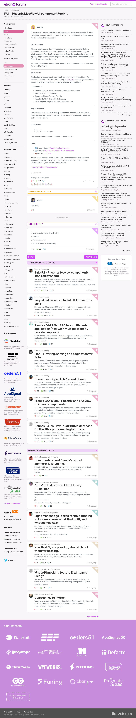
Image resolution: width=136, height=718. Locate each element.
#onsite (7, 238)
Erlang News (8, 73)
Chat (6, 35)
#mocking (37, 585)
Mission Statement (13, 519)
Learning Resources (107, 144)
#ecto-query (9, 263)
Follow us (11, 560)
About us (9, 516)
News (6, 10)
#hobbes (64, 438)
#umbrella (8, 252)
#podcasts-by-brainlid (12, 259)
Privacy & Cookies (37, 715)
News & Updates (46, 594)
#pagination (59, 366)
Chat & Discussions (41, 457)
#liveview (52, 285)
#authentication (10, 249)
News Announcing (124, 115)
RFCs (6, 79)
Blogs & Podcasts (41, 482)
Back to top (91, 617)
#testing (7, 178)
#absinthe (8, 189)
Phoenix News (9, 76)
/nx (5, 104)
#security (7, 323)
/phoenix (37, 285)
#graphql (7, 287)
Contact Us (8, 712)
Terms (26, 715)
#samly (43, 341)
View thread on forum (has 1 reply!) (45, 233)
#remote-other (10, 192)
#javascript (8, 231)
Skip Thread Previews (14, 552)
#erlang (7, 175)
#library (7, 17)
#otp (6, 196)
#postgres (8, 210)
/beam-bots (8, 139)
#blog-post (67, 503)
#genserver (8, 182)
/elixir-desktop (9, 125)
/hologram (38, 534)
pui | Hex (47, 154)
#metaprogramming (11, 326)
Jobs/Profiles (9, 51)
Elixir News (8, 28)
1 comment (37, 173)
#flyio (44, 560)
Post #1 (92, 210)
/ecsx (6, 129)
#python (43, 606)
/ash (6, 93)
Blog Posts (54, 482)
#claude (37, 472)
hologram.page (41, 531)
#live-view (91, 285)
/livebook (37, 388)
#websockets (9, 294)
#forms (7, 316)
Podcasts (117, 154)
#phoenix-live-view (63, 285)
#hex (6, 319)
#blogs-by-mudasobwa (53, 503)
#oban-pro (58, 606)
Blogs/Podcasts (10, 44)
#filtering (67, 366)
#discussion (8, 224)
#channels (8, 217)
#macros (7, 206)
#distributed (54, 438)
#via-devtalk (38, 503)
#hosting (37, 560)
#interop (50, 606)
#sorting (50, 366)
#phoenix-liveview (40, 287)
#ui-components (17, 17)
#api (6, 312)
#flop (74, 366)
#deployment (9, 168)
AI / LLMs (54, 457)
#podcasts (8, 235)
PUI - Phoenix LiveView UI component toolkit (36, 13)
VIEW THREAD (91, 257)
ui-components (39, 240)
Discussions (55, 544)
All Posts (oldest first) (13, 539)
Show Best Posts (12, 536)
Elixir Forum (120, 121)
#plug (6, 199)
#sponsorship (47, 534)
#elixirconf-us (9, 280)
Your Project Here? (11, 143)
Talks (117, 144)
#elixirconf (8, 213)
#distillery (8, 305)
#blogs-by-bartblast (61, 534)
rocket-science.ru (42, 500)
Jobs (120, 222)
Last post (91, 249)
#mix (6, 185)
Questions (8, 38)
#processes (8, 309)
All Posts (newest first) (14, 543)
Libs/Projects (9, 48)
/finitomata (8, 132)
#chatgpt (52, 388)
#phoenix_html (10, 277)
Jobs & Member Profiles (108, 222)
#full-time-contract (11, 256)
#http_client (39, 312)
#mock (45, 585)
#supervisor (8, 298)
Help (18, 712)
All (5, 63)
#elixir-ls (7, 266)
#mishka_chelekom (72, 413)
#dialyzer (7, 242)
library (36, 236)
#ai (5, 273)
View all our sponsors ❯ (13, 503)
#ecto (36, 366)
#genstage (8, 291)
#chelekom (60, 413)
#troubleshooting (10, 161)
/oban (36, 606)
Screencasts (120, 238)
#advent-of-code (11, 302)
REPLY (31, 257)
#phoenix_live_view (79, 285)
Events (7, 54)
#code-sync (8, 228)
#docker (7, 245)
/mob (6, 121)
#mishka (52, 413)
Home (35, 243)
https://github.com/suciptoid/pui (44, 167)
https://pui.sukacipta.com (58, 148)
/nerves (7, 97)
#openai (60, 388)
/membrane (8, 118)
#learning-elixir (9, 164)
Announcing (15, 10)
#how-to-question (11, 203)
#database (45, 438)
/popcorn (7, 135)
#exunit (7, 220)
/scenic (7, 114)
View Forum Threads (98, 4)
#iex (6, 284)
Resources (8, 41)
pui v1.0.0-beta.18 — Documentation (59, 151)
